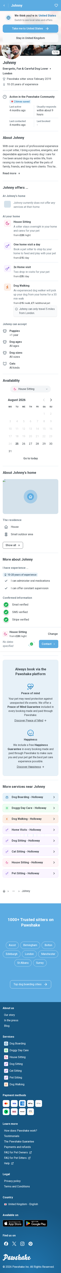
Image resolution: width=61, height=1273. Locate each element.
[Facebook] (6, 1243)
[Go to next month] (50, 400)
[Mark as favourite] (56, 5)
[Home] (4, 891)
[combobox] (30, 389)
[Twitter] (14, 1243)
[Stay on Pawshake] (31, 644)
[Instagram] (22, 1243)
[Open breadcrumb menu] (13, 891)
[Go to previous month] (44, 400)
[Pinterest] (30, 1243)
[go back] (4, 5)
